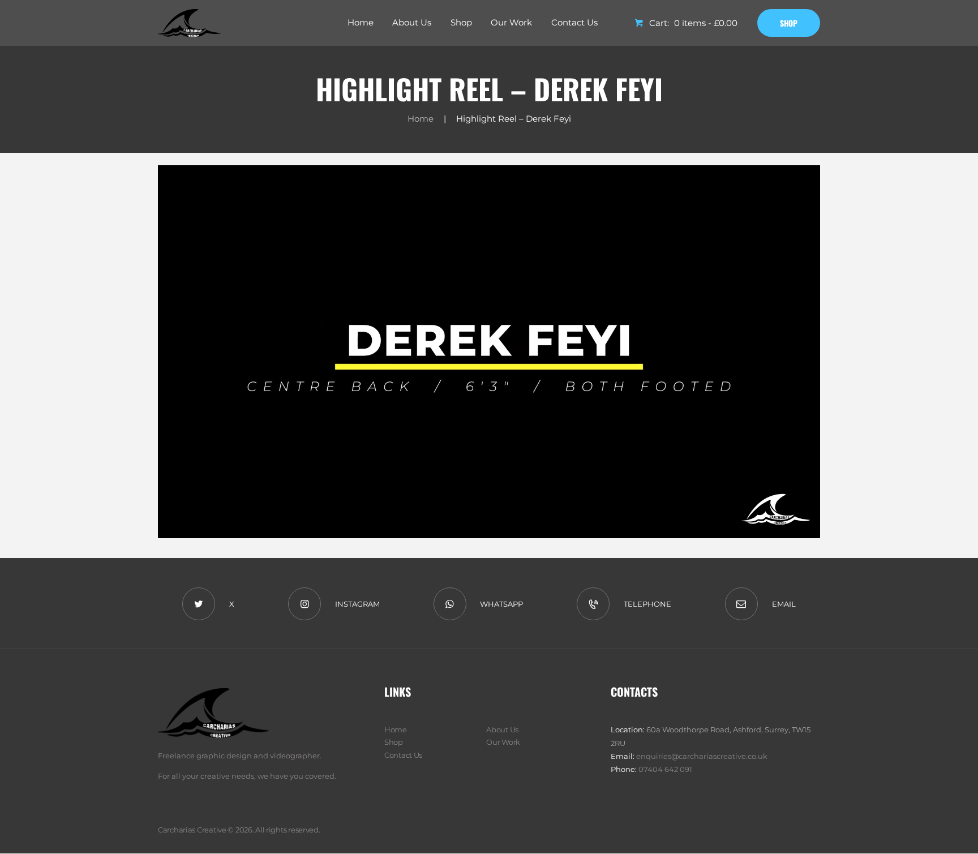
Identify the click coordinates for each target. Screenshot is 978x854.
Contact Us (403, 754)
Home (421, 118)
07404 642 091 (665, 769)
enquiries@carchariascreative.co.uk (701, 756)
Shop (393, 741)
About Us (502, 729)
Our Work (503, 741)
